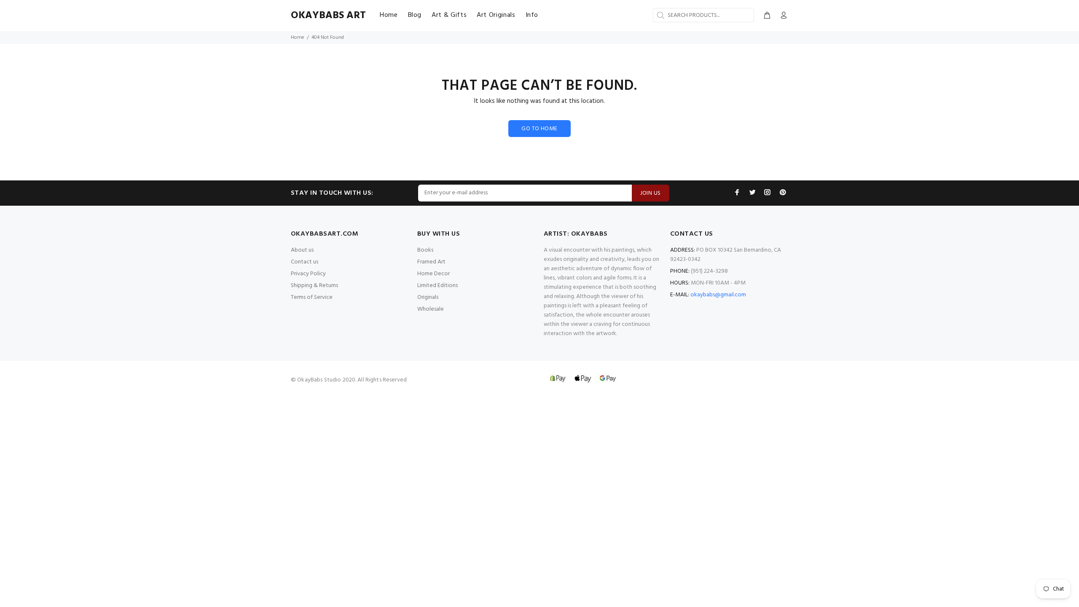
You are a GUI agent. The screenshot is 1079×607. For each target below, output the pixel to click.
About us (302, 250)
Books (425, 250)
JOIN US (650, 193)
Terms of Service (312, 297)
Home (297, 37)
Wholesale (430, 309)
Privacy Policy (308, 274)
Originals (427, 297)
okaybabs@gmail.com (718, 295)
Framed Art (431, 262)
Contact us (304, 262)
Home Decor (433, 274)
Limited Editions (437, 285)
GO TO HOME (539, 129)
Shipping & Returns (314, 285)
